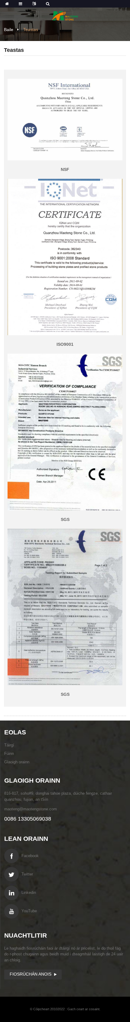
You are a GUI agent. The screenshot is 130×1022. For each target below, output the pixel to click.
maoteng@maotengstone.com (30, 809)
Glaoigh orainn (16, 762)
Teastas (30, 29)
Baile (8, 29)
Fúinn (9, 753)
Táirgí (9, 745)
